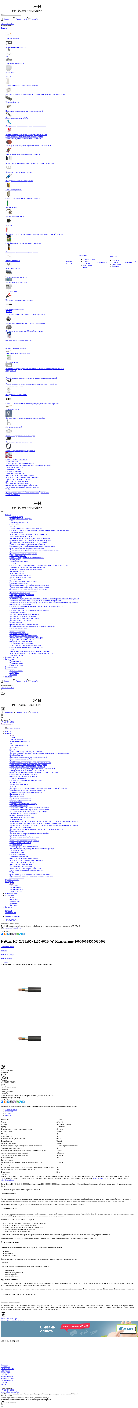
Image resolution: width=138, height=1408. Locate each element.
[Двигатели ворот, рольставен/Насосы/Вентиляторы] (35, 327)
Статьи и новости (16, 671)
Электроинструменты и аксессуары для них (25, 569)
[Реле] (35, 51)
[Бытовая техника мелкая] (35, 304)
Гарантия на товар (16, 665)
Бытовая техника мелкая (18, 583)
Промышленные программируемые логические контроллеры (32, 626)
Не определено (14, 560)
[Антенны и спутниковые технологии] (35, 335)
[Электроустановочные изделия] (35, 42)
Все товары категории (9, 1318)
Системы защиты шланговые (20, 620)
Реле (11, 521)
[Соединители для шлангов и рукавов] (35, 167)
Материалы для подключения (20, 575)
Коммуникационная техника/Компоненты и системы (29, 585)
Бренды (3, 1384)
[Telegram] (23, 934)
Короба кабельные (16, 532)
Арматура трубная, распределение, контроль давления (29, 651)
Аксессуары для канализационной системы (25, 645)
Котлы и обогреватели (17, 556)
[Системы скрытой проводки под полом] (35, 446)
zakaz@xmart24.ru (7, 1180)
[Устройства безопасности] (35, 211)
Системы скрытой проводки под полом (24, 618)
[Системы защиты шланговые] (35, 455)
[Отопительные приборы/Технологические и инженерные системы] (35, 158)
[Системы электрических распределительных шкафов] (35, 413)
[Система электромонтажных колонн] (35, 439)
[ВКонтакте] (2, 934)
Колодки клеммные (16, 608)
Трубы (11, 649)
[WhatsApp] (17, 934)
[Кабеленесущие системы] (35, 60)
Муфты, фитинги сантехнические (21, 640)
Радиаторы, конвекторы (18, 628)
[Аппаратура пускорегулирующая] (35, 351)
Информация (5, 1373)
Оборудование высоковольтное (20, 641)
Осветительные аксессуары (19, 593)
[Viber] (14, 934)
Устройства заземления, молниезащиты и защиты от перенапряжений (35, 601)
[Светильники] (35, 67)
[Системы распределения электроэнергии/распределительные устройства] (35, 399)
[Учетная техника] (35, 286)
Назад (11, 735)
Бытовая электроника (17, 630)
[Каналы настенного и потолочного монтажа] (35, 80)
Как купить (9, 659)
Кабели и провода (16, 517)
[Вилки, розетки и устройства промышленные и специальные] (35, 142)
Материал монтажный (17, 612)
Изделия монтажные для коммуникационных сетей (28, 534)
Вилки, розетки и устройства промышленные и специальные (32, 546)
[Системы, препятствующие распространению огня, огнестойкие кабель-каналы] (35, 229)
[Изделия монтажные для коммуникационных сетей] (35, 106)
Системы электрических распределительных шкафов (29, 610)
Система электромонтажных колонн (22, 616)
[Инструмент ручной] (35, 256)
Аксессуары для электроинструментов (23, 624)
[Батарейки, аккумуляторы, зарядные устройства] (35, 238)
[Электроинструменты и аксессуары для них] (35, 247)
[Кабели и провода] (35, 34)
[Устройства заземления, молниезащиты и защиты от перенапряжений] (35, 374)
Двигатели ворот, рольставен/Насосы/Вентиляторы (28, 589)
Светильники (14, 524)
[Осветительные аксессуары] (35, 344)
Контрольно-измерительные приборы (23, 581)
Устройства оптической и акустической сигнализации (29, 587)
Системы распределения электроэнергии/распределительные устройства (36, 606)
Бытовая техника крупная (18, 634)
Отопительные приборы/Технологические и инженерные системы (34, 550)
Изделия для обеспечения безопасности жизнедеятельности (31, 653)
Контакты (8, 677)
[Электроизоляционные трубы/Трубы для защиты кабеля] (35, 130)
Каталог (8, 515)
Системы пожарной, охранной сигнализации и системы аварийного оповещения (39, 530)
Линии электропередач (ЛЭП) (20, 536)
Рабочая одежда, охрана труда (20, 577)
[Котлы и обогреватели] (35, 185)
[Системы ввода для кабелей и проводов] (35, 431)
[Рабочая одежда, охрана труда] (35, 279)
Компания (4, 1365)
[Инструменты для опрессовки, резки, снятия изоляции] (35, 122)
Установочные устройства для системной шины (27, 544)
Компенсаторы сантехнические (21, 643)
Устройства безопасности (18, 562)
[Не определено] (35, 203)
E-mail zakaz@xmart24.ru (12, 928)
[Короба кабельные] (35, 98)
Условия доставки (16, 663)
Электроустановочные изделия (20, 519)
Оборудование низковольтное (20, 604)
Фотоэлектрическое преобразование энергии (26, 647)
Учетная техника (15, 579)
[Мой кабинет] (2, 22)
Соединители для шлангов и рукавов (23, 552)
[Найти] (2, 692)
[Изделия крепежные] (35, 264)
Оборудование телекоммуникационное (23, 636)
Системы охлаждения (17, 632)
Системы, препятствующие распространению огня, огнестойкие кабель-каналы (38, 565)
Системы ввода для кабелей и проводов (24, 614)
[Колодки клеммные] (35, 406)
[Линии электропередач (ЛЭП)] (35, 114)
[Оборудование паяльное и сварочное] (35, 176)
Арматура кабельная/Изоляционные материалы (26, 548)
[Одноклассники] (5, 934)
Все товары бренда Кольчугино (12, 1320)
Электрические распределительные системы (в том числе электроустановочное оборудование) (44, 599)
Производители (11, 667)
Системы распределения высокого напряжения (26, 558)
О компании (9, 669)
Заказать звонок (7, 724)
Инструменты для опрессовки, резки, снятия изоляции (29, 538)
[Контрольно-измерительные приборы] (35, 295)
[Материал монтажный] (35, 422)
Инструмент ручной (16, 571)
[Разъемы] (35, 220)
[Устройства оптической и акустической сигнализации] (35, 319)
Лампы (12, 526)
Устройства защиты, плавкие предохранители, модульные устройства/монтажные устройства (43, 602)
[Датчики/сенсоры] (35, 357)
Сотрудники (14, 673)
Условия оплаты (15, 661)
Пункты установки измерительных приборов (26, 638)
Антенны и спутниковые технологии (23, 591)
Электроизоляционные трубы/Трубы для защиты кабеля (30, 540)
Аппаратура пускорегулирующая (21, 595)
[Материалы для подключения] (35, 272)
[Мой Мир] (8, 934)
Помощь (4, 1374)
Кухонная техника (12, 657)
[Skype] (20, 934)
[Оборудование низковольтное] (35, 390)
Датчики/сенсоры (15, 597)
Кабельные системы (16, 655)
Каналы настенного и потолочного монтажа (25, 528)
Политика (13, 675)
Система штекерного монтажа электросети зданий (28, 542)
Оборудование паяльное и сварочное (23, 554)
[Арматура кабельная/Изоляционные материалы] (35, 150)
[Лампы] (35, 74)
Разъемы (12, 563)
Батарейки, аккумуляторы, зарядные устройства (27, 567)
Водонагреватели (15, 622)
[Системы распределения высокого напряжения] (35, 194)
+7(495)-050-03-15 (7, 24)
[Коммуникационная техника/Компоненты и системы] (35, 312)
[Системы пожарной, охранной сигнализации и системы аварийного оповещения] (35, 89)
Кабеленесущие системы (18, 523)
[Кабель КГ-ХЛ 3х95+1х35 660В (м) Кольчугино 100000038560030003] (28, 1013)
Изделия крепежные (16, 573)
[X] (11, 934)
